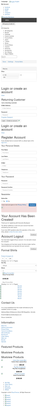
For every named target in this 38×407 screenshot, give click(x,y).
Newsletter (8, 388)
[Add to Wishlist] (34, 367)
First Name (4, 150)
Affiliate (7, 390)
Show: (3, 268)
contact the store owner (15, 232)
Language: (4, 1)
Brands (3, 340)
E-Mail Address (5, 105)
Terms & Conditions (6, 331)
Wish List (3, 338)
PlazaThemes (15, 392)
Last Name (4, 156)
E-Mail (3, 163)
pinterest (7, 14)
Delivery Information (7, 327)
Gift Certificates (5, 333)
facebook (7, 7)
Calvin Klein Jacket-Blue (19, 362)
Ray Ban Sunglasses (19, 368)
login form (4, 142)
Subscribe (4, 198)
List (10, 258)
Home (4, 62)
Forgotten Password (7, 117)
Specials (3, 342)
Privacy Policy (5, 329)
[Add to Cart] (34, 362)
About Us (3, 325)
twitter (6, 11)
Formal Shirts (19, 62)
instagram (7, 12)
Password (4, 112)
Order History (5, 336)
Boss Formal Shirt (8, 275)
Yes (4, 201)
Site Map (7, 382)
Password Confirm (6, 187)
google (7, 9)
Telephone (4, 169)
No (9, 201)
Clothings (10, 62)
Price (2, 71)
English (17, 1)
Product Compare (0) (7, 256)
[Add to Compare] (34, 371)
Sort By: (3, 263)
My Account (4, 334)
